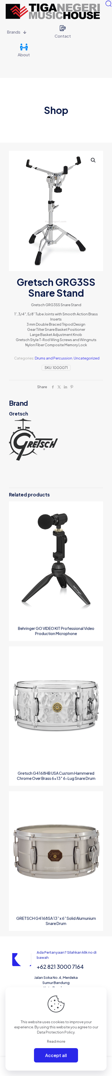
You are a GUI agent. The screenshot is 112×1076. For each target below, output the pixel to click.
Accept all (56, 1055)
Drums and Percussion (53, 358)
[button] (93, 160)
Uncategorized (86, 358)
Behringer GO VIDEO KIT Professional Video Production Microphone (56, 631)
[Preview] (96, 531)
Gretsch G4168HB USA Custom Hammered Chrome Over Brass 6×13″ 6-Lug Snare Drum (56, 776)
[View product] (96, 515)
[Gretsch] (56, 439)
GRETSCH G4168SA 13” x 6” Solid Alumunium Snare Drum (56, 921)
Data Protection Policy (55, 1032)
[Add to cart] (96, 507)
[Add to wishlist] (96, 523)
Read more (56, 1041)
